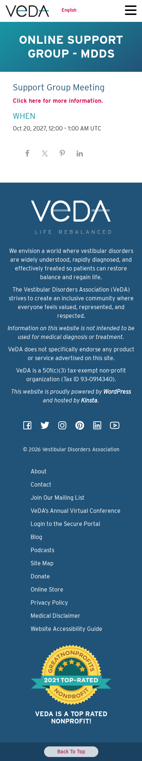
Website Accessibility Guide (66, 628)
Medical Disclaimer (55, 615)
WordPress (117, 391)
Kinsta (89, 400)
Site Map (42, 563)
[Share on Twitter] (45, 153)
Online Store (47, 589)
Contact (41, 484)
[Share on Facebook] (27, 153)
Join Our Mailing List (57, 497)
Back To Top (71, 751)
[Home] (27, 11)
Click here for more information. (58, 100)
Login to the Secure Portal (65, 523)
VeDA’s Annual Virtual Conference (76, 510)
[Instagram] (62, 427)
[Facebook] (27, 427)
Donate (40, 576)
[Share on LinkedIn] (79, 153)
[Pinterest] (80, 427)
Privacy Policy (49, 602)
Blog (36, 537)
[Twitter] (45, 427)
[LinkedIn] (97, 427)
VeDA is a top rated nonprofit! (71, 717)
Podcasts (42, 550)
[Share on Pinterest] (62, 153)
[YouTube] (115, 427)
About (39, 471)
